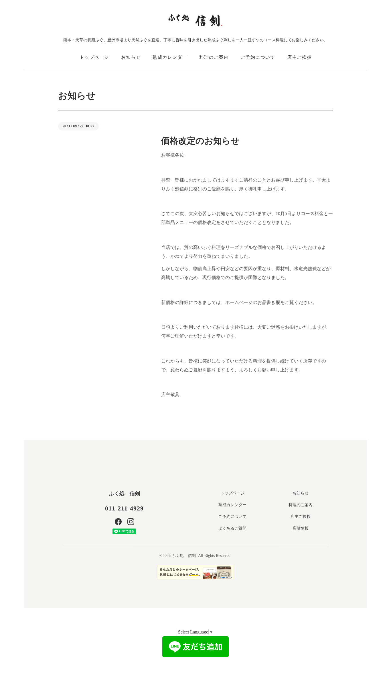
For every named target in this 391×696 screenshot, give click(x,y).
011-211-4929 (124, 508)
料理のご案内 (214, 57)
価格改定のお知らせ (200, 140)
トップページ (94, 57)
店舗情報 (301, 528)
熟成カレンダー (170, 57)
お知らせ (131, 57)
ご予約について (258, 57)
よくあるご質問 (232, 528)
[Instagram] (130, 521)
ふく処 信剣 (124, 493)
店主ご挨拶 (299, 57)
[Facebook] (118, 521)
